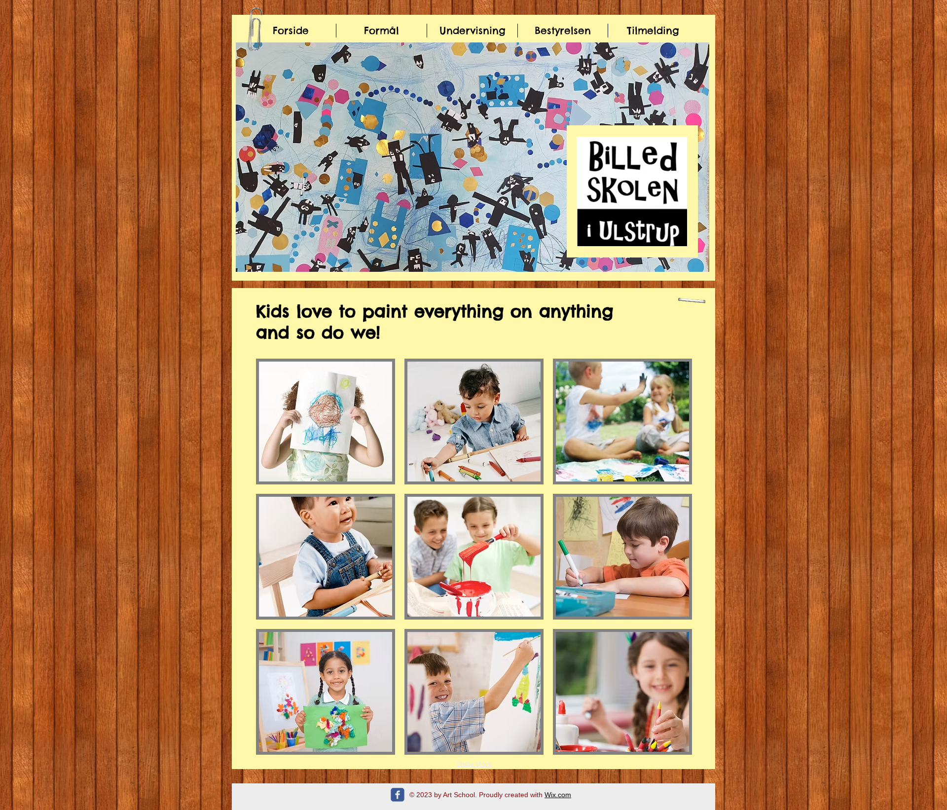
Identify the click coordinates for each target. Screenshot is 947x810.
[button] (472, 157)
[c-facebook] (397, 795)
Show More (474, 764)
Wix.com (558, 795)
